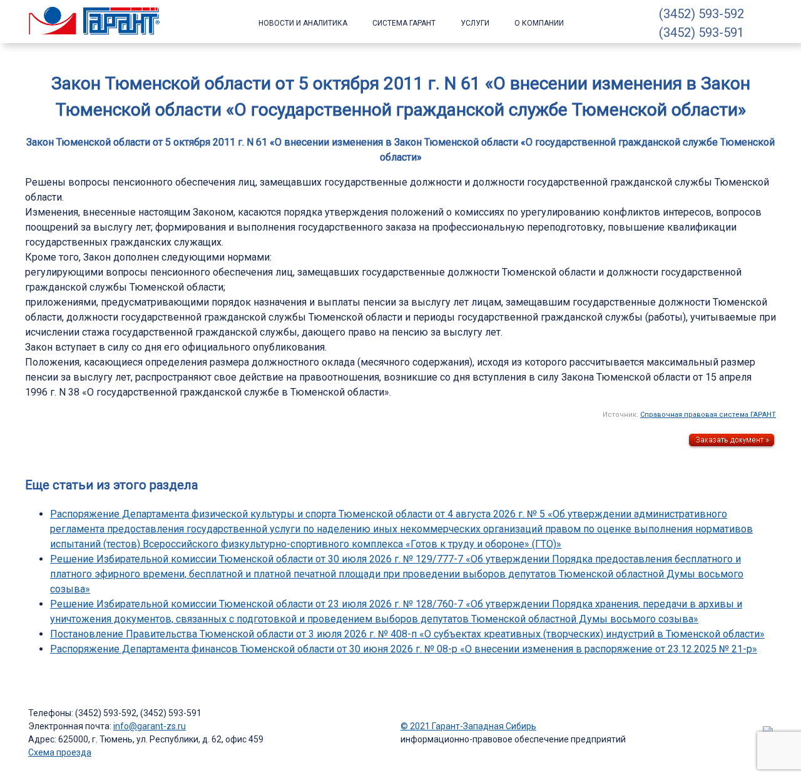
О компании (539, 23)
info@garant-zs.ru (149, 726)
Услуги (475, 23)
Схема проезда (59, 752)
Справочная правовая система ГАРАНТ (708, 415)
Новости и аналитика (302, 23)
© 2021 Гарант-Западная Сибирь (468, 726)
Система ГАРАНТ (404, 23)
